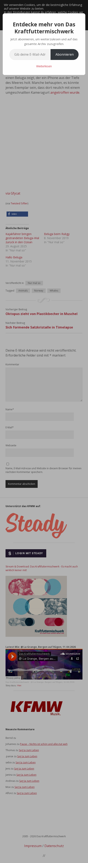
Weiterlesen (44, 66)
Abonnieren (64, 54)
